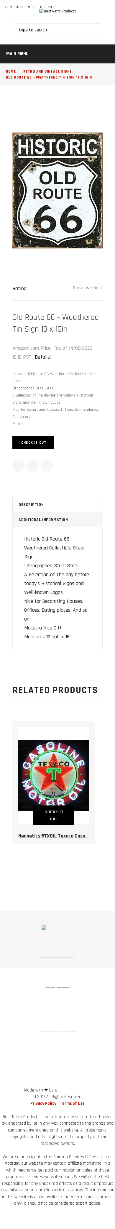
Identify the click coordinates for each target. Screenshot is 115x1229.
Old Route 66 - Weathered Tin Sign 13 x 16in (49, 77)
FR (32, 7)
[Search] (85, 29)
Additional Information (43, 519)
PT (45, 7)
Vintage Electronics (57, 1019)
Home (11, 71)
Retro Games (54, 1008)
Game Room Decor (98, 1041)
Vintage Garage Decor (59, 1041)
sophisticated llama (74, 1090)
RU (50, 7)
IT (41, 7)
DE (37, 7)
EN (27, 7)
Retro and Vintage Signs (47, 71)
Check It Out (33, 442)
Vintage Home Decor (25, 997)
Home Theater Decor (57, 1052)
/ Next (97, 288)
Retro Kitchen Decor (18, 1041)
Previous (81, 288)
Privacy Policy (43, 1103)
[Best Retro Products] (57, 12)
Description (31, 504)
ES (55, 7)
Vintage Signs (58, 997)
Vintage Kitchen (26, 1008)
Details (42, 357)
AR (6, 7)
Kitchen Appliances (87, 1008)
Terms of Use (72, 1103)
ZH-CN (14, 7)
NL (22, 7)
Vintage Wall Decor (91, 997)
